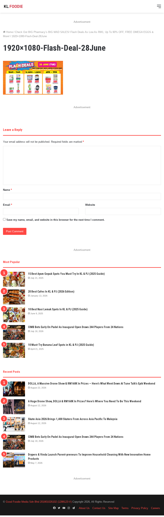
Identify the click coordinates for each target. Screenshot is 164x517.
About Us (84, 508)
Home (9, 32)
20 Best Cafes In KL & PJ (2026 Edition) (51, 291)
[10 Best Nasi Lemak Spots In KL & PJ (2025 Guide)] (14, 314)
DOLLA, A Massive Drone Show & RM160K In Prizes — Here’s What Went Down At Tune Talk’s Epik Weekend (91, 383)
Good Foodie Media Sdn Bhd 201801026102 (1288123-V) (39, 501)
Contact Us (98, 508)
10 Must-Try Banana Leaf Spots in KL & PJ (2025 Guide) (61, 344)
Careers (155, 508)
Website (90, 204)
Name (7, 189)
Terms (125, 508)
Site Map (113, 508)
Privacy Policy (139, 508)
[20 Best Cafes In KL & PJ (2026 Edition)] (14, 297)
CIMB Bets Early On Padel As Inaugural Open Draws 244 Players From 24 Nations (75, 327)
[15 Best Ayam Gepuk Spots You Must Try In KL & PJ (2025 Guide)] (14, 279)
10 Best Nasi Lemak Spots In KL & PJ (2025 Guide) (58, 309)
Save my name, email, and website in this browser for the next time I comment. (55, 219)
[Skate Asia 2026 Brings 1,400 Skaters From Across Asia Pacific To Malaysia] (14, 424)
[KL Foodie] (22, 6)
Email (7, 204)
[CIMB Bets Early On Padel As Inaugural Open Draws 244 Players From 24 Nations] (14, 332)
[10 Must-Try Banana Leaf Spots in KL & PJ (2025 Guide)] (14, 350)
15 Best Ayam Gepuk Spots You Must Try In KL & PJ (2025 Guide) (66, 273)
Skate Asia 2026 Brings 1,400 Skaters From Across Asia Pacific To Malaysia (72, 419)
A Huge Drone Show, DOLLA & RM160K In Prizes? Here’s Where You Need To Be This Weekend (84, 401)
